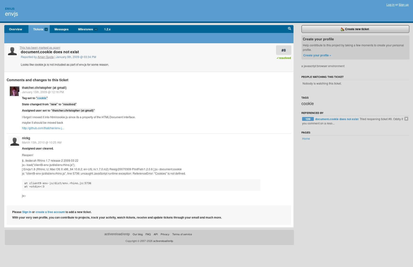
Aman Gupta (46, 57)
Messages (61, 29)
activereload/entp (117, 234)
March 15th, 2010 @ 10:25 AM (41, 142)
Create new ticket (356, 29)
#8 (284, 50)
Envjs (10, 8)
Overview (15, 29)
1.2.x (107, 29)
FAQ (148, 234)
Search (289, 29)
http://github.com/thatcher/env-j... (43, 128)
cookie (41, 98)
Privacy (165, 234)
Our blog (138, 234)
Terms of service (182, 234)
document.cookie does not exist (337, 119)
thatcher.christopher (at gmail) (44, 87)
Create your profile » (317, 55)
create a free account (50, 212)
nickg (26, 138)
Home (306, 138)
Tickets (35, 29)
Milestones (83, 29)
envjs (11, 13)
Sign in (26, 212)
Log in (390, 4)
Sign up (404, 4)
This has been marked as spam (40, 47)
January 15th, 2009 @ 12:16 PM (43, 92)
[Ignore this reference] (406, 119)
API (156, 234)
